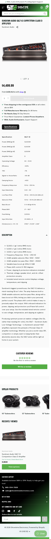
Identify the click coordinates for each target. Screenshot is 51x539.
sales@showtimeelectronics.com (19, 491)
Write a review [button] (24, 366)
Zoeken (44, 13)
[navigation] (28, 79)
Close (24, 496)
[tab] (10, 127)
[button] (9, 96)
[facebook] (14, 511)
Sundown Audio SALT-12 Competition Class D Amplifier (14, 455)
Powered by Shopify (37, 527)
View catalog (3, 8)
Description (7, 235)
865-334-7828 (11, 487)
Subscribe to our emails (12, 514)
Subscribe (44, 519)
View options (14, 467)
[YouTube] (9, 511)
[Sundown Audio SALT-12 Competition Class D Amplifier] (14, 436)
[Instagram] (3, 511)
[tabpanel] (24, 181)
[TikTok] (19, 511)
